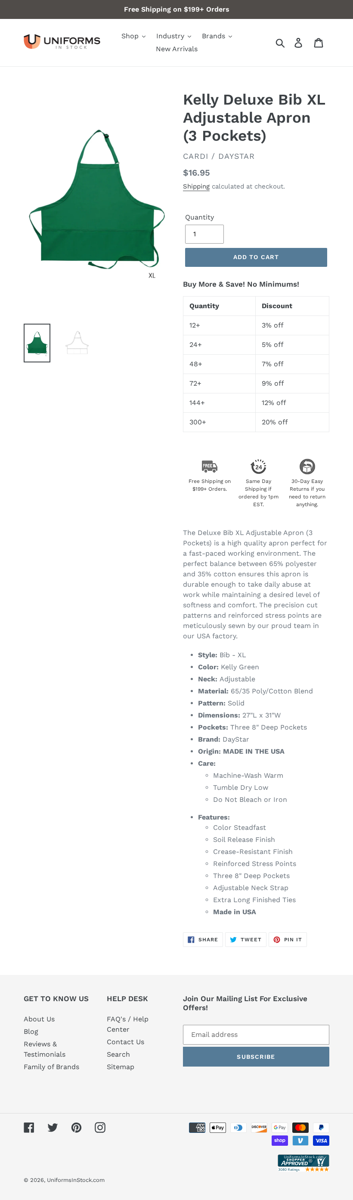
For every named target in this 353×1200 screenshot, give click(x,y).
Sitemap (120, 1067)
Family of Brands (51, 1067)
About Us (39, 1019)
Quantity (199, 217)
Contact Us (125, 1042)
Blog (31, 1031)
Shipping (196, 186)
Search (118, 1054)
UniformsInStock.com (76, 1180)
